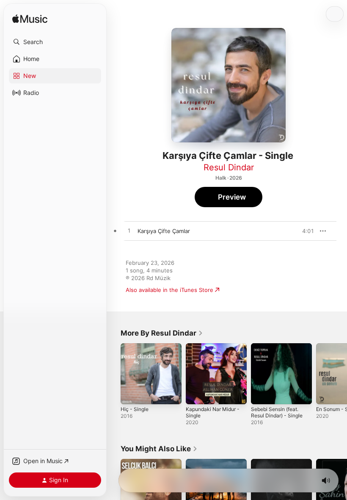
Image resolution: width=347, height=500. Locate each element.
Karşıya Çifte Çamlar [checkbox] (164, 231)
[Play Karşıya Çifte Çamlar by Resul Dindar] (129, 231)
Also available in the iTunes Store (169, 289)
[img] (29, 19)
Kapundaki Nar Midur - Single (213, 412)
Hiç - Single (135, 409)
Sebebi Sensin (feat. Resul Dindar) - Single (277, 412)
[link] (162, 333)
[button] (55, 42)
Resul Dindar (229, 167)
